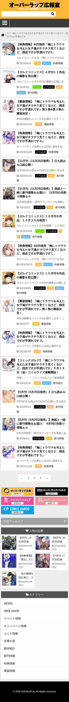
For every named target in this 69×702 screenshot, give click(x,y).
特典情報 (58, 63)
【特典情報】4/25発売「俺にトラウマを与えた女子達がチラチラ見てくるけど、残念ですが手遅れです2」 (41, 48)
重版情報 (49, 124)
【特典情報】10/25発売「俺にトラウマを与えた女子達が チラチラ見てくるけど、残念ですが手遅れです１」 (41, 249)
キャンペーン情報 (15, 626)
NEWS (8, 603)
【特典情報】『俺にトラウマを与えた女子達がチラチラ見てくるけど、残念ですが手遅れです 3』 (41, 336)
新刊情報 (33, 92)
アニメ (37, 87)
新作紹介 (58, 383)
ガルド (46, 63)
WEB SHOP (11, 611)
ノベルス (49, 87)
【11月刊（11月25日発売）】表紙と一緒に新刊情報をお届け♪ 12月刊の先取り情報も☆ (42, 192)
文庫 (37, 63)
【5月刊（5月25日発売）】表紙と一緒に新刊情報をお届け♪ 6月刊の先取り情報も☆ (41, 423)
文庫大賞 (9, 640)
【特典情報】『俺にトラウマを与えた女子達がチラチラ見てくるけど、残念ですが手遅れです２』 (41, 451)
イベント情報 (12, 618)
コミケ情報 (11, 633)
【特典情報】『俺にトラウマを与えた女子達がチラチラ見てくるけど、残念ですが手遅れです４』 (41, 137)
